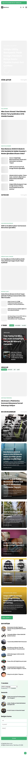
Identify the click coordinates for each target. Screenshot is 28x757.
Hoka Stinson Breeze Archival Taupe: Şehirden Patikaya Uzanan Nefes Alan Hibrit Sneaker (13, 295)
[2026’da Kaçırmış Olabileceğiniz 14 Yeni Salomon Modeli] (4, 311)
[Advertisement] (14, 25)
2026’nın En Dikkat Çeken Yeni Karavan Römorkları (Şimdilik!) (13, 226)
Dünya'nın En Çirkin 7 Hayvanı (15, 674)
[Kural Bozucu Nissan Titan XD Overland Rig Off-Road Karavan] (3, 648)
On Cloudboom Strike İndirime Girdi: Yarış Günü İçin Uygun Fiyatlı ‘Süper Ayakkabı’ (13, 260)
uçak (18, 369)
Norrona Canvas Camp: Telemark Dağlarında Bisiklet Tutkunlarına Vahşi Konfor (17, 355)
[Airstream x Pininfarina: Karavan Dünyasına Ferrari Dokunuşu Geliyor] (14, 384)
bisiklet (11, 325)
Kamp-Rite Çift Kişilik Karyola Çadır (12, 2)
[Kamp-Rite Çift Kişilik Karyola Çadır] (3, 661)
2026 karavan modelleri (7, 223)
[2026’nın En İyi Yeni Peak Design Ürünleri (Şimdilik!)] (4, 169)
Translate (13, 688)
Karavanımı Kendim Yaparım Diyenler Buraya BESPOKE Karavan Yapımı (16, 629)
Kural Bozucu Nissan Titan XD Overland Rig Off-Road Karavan (16, 648)
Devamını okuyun (7, 438)
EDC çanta (6, 540)
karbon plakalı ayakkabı (7, 256)
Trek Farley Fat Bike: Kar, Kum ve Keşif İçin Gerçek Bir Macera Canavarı (14, 340)
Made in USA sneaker (6, 146)
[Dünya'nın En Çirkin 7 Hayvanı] (3, 674)
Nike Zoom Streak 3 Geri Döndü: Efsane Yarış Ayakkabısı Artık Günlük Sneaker (13, 113)
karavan (10, 369)
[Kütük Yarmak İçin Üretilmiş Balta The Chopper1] (3, 697)
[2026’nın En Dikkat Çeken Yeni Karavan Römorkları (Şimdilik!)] (14, 210)
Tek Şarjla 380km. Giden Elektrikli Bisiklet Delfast (16, 635)
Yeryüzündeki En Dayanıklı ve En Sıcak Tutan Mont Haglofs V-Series (16, 667)
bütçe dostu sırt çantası (10, 45)
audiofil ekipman (8, 475)
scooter (24, 325)
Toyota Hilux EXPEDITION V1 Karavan (17, 641)
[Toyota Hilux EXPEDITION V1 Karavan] (3, 641)
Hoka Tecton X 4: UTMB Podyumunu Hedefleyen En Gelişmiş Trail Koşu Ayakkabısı (16, 303)
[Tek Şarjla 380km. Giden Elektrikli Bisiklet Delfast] (3, 635)
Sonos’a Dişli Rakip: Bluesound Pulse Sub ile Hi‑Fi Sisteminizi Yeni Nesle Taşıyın (17, 160)
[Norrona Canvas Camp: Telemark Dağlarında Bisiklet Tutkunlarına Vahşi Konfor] (7, 355)
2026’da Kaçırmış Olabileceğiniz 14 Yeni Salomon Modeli (17, 309)
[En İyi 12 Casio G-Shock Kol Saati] (3, 710)
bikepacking (7, 332)
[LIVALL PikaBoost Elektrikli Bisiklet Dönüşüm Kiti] (3, 704)
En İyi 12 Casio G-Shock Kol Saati (16, 710)
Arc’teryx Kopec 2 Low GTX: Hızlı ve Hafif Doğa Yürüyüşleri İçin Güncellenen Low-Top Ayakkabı (17, 317)
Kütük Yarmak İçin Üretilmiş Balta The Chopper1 (16, 697)
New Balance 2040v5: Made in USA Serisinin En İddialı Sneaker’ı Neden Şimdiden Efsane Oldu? (13, 151)
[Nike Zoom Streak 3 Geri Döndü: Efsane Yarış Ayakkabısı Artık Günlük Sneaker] (14, 95)
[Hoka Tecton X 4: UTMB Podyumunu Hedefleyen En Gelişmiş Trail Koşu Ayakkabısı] (4, 304)
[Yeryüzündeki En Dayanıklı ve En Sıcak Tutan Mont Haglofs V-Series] (3, 668)
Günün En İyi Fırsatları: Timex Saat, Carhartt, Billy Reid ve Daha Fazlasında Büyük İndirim (18, 178)
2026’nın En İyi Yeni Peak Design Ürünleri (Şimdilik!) (17, 167)
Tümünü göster (24, 79)
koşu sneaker (4, 108)
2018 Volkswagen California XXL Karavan (15, 654)
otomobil (4, 369)
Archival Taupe (5, 291)
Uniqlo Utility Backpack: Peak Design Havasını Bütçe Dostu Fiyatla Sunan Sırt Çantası (14, 57)
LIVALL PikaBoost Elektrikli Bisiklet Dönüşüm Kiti (16, 704)
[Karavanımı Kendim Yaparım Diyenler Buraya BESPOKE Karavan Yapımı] (3, 628)
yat (14, 369)
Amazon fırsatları (8, 559)
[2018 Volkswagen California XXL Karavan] (3, 654)
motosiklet (17, 325)
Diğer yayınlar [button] (6, 617)
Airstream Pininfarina (6, 398)
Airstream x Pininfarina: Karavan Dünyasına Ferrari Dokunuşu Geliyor (12, 403)
